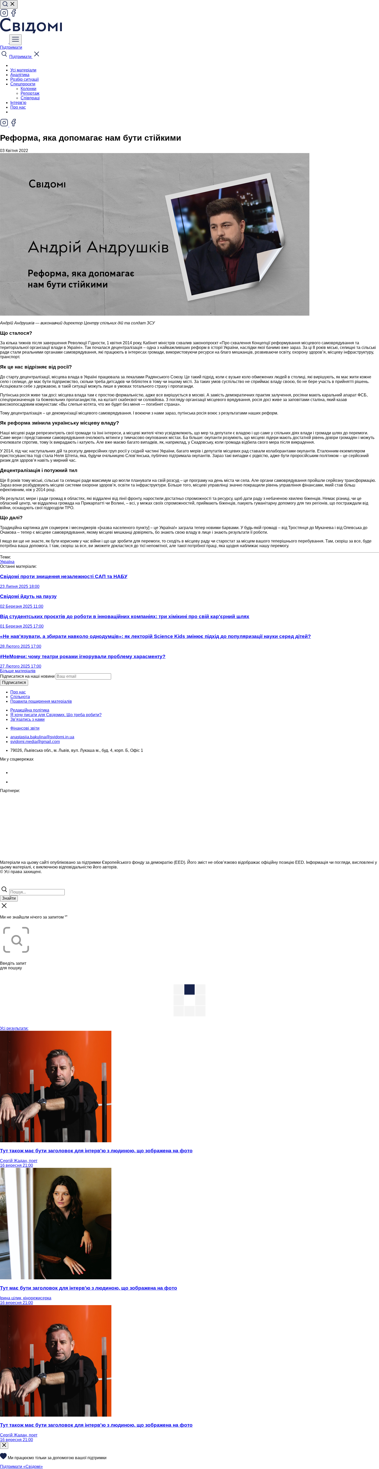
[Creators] (10, 883)
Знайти (9, 898)
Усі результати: (14, 1028)
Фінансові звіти (24, 728)
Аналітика (19, 75)
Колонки (28, 88)
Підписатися (14, 682)
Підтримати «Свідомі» (21, 1466)
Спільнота (20, 696)
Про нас (18, 107)
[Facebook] (13, 15)
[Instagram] (4, 15)
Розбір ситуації (24, 79)
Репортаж (30, 93)
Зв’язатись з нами (27, 719)
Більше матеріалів (18, 671)
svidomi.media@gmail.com (35, 741)
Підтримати (11, 47)
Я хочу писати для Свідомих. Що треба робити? (56, 715)
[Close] (4, 1445)
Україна (7, 562)
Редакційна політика (29, 710)
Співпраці (30, 98)
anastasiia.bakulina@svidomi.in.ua (42, 737)
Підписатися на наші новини (27, 676)
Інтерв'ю (18, 102)
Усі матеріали (23, 70)
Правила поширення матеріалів (41, 701)
